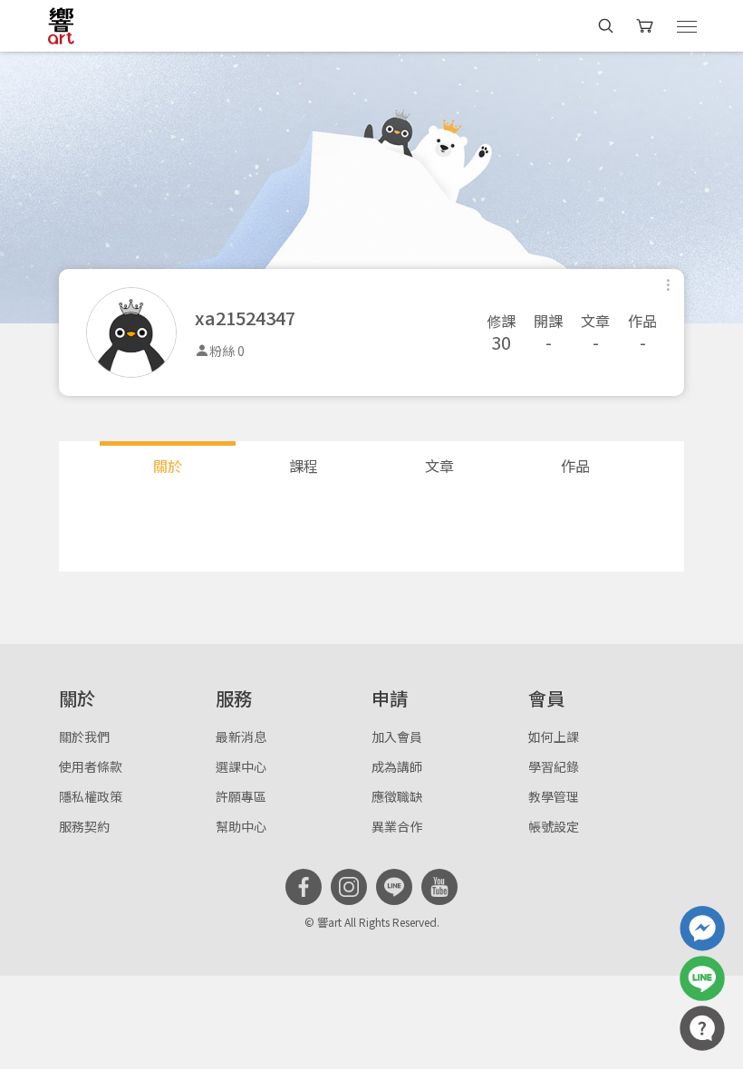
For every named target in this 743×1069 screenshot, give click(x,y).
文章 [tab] (439, 466)
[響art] (61, 25)
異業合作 (397, 826)
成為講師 (397, 766)
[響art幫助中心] (702, 1028)
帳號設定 (553, 826)
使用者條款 (90, 766)
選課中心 (241, 766)
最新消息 (241, 736)
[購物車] (646, 26)
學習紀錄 (553, 766)
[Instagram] (349, 887)
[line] (394, 887)
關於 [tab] (167, 466)
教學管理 (553, 796)
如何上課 (553, 736)
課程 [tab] (303, 466)
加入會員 (397, 736)
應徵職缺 (397, 796)
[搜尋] (605, 26)
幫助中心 (241, 826)
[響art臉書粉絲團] (702, 928)
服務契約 (84, 826)
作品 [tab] (575, 466)
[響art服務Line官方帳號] (702, 978)
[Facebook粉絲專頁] (303, 887)
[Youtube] (439, 887)
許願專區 (241, 796)
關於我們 (84, 736)
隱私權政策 (90, 796)
